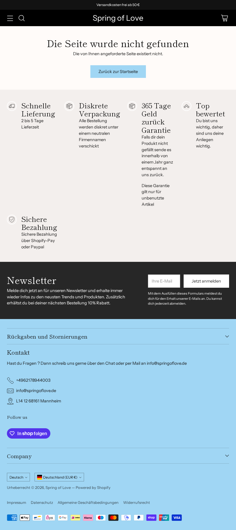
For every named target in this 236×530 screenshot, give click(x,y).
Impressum (16, 502)
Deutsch (16, 477)
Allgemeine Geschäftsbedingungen (88, 502)
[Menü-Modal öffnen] (10, 18)
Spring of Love (58, 487)
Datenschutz (42, 502)
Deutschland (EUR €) (60, 477)
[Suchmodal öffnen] (21, 18)
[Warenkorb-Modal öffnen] (224, 18)
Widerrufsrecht (136, 502)
